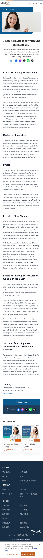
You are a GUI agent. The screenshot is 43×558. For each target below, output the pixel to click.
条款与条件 (6, 523)
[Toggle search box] (25, 3)
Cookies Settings (12, 554)
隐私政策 (23, 523)
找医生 (4, 476)
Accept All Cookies (28, 554)
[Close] (40, 544)
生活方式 (11, 9)
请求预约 (23, 472)
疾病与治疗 (6, 489)
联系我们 (5, 514)
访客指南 (5, 505)
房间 (22, 476)
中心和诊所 (6, 472)
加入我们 (23, 510)
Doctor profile (8, 393)
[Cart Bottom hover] (29, 3)
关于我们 (23, 505)
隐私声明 (5, 527)
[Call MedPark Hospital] (22, 3)
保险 (4, 481)
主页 (3, 9)
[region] (21, 550)
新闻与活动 (6, 510)
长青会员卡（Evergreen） (29, 481)
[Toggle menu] (41, 3)
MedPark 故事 (7, 494)
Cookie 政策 (24, 527)
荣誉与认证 (24, 514)
